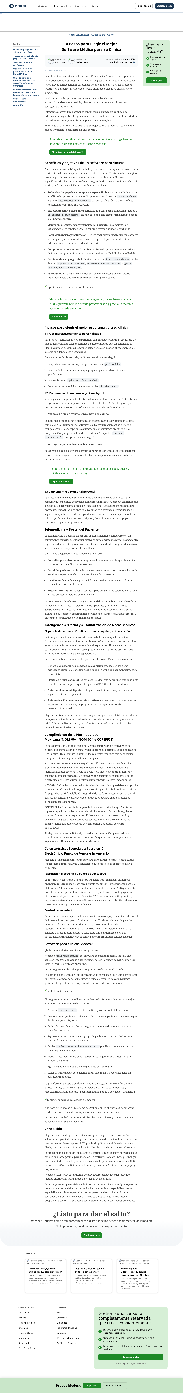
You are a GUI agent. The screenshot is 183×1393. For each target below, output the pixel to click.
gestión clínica (112, 364)
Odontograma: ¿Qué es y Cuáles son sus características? (45, 1270)
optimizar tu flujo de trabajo (83, 380)
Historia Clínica (25, 1332)
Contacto (61, 1332)
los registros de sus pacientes (63, 214)
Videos (110, 35)
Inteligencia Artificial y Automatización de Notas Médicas (22, 71)
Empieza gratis (164, 5)
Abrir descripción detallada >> (68, 151)
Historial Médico (26, 1322)
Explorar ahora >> (61, 481)
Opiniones (62, 1322)
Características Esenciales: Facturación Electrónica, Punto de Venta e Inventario (26, 92)
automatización (53, 437)
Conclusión (18, 105)
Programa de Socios (67, 1327)
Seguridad (23, 1343)
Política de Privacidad (67, 1343)
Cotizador (95, 6)
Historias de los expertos (55, 70)
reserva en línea (67, 1010)
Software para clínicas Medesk (20, 100)
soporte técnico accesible (71, 263)
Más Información (114, 1385)
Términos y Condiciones (68, 1338)
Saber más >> (59, 316)
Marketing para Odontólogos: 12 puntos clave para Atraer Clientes (135, 1271)
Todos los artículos (79, 35)
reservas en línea (126, 196)
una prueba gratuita (67, 955)
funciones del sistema (117, 259)
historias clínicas (109, 386)
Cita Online (23, 1312)
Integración (24, 1338)
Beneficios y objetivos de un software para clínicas (26, 50)
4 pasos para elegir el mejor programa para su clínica (26, 57)
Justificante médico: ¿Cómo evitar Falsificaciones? (89, 1270)
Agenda (22, 1317)
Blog (59, 1312)
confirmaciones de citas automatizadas (78, 1046)
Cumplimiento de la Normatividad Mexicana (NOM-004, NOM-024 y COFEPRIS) (24, 82)
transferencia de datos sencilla (103, 263)
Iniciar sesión (144, 5)
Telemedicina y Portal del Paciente (23, 63)
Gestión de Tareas (27, 1348)
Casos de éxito (98, 35)
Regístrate (92, 1385)
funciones (118, 433)
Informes (23, 1327)
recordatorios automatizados (74, 200)
